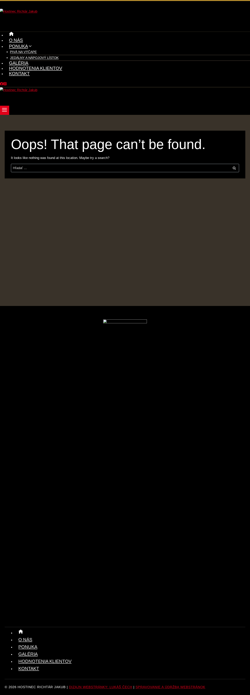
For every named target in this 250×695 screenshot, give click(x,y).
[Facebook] (1, 84)
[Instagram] (5, 84)
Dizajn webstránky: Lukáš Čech (100, 687)
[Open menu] (4, 110)
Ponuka (27, 646)
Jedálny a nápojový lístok (34, 58)
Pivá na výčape (23, 52)
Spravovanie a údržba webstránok (170, 687)
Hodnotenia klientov (35, 68)
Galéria (18, 63)
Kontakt (19, 73)
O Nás (16, 40)
